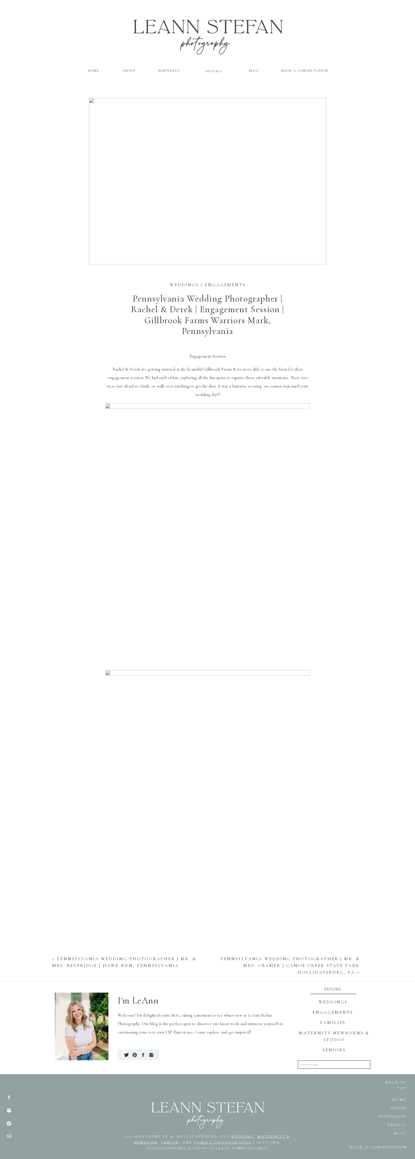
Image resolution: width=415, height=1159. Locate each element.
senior (170, 1142)
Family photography (223, 1142)
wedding (242, 1136)
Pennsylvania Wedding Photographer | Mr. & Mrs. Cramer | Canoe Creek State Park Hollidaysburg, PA (290, 965)
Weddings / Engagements (208, 284)
